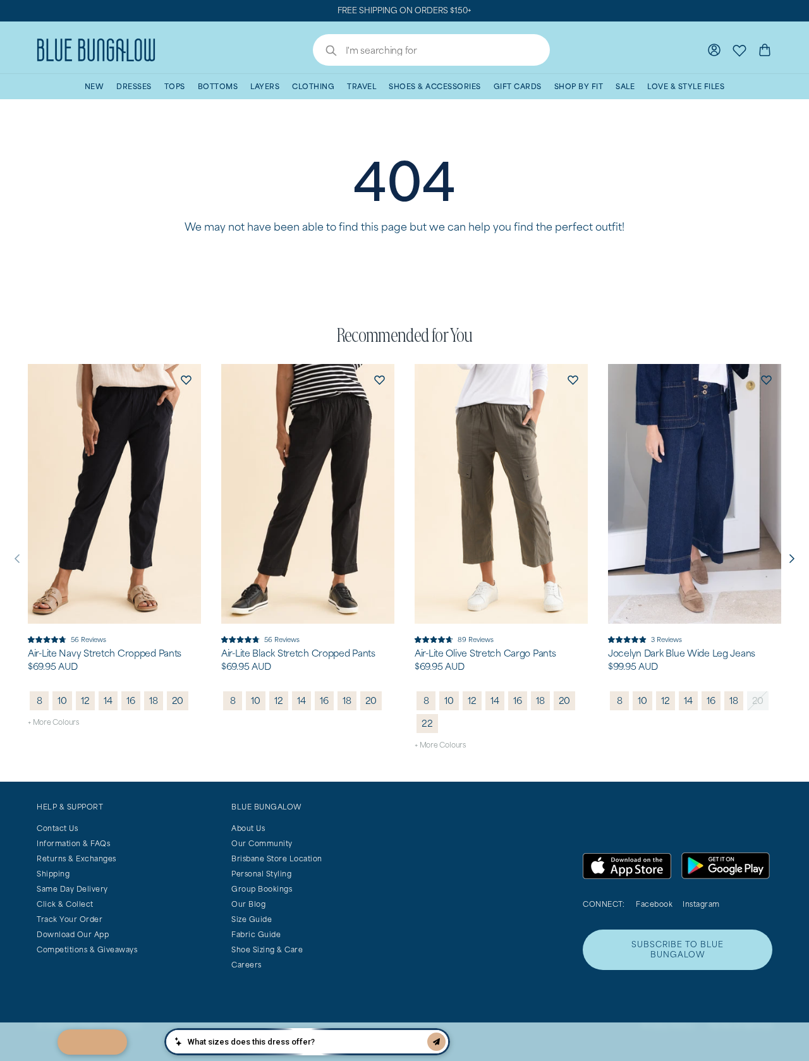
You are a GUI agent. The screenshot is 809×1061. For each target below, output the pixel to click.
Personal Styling (261, 874)
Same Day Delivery (72, 889)
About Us (248, 828)
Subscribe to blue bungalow (677, 949)
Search (324, 52)
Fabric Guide (256, 934)
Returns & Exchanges (76, 858)
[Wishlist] (739, 50)
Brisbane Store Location (276, 858)
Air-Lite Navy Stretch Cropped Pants (104, 653)
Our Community (262, 843)
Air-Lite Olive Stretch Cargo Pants (485, 653)
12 (85, 700)
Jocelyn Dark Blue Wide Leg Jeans (681, 653)
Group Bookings (261, 889)
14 (108, 700)
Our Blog (248, 904)
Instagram (701, 904)
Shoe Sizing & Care (267, 949)
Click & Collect (65, 904)
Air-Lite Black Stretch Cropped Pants (298, 653)
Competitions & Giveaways (87, 949)
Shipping (53, 874)
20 (178, 700)
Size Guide (251, 919)
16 (130, 700)
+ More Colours (53, 722)
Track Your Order (69, 919)
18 (153, 700)
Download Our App (73, 934)
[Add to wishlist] (186, 379)
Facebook (654, 904)
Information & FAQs (73, 843)
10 (62, 700)
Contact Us (57, 828)
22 (427, 723)
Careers (246, 965)
